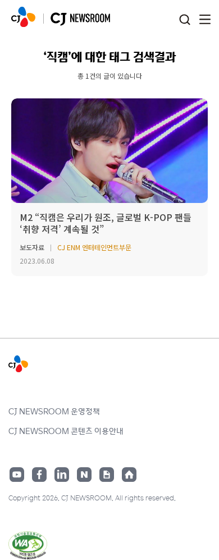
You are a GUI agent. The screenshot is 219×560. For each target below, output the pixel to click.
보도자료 (32, 247)
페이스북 (39, 474)
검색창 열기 (184, 19)
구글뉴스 (106, 474)
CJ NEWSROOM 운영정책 (54, 411)
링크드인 (61, 474)
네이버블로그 (84, 474)
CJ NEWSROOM (23, 17)
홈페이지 (129, 474)
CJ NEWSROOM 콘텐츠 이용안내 (66, 430)
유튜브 (16, 474)
